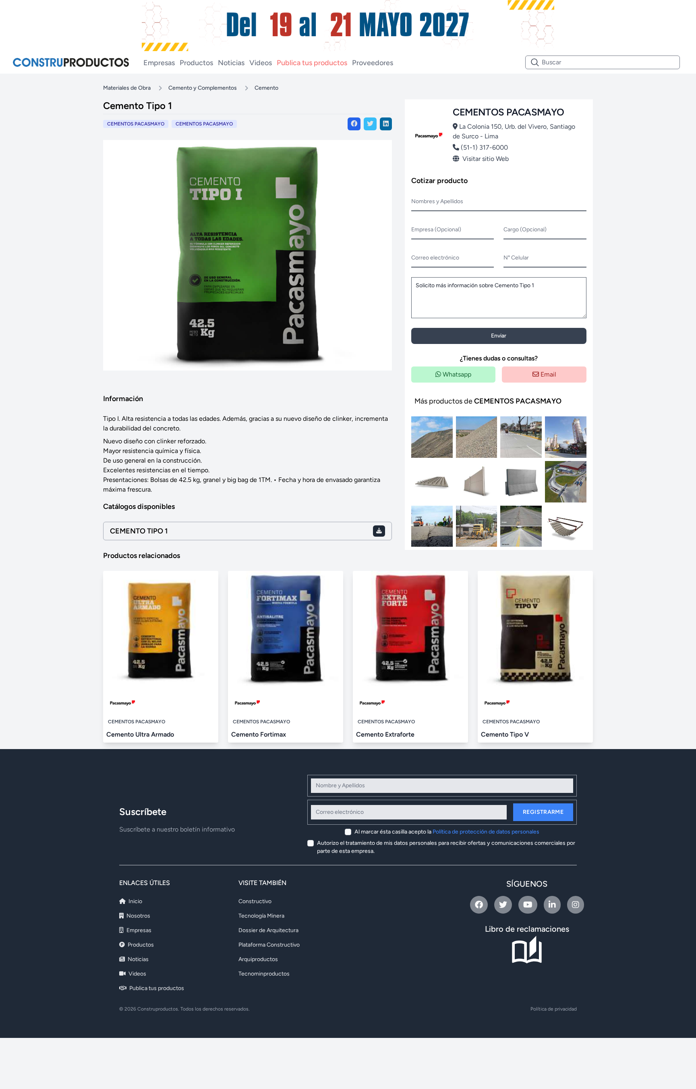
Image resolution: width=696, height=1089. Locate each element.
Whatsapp (456, 374)
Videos (260, 62)
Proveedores (372, 62)
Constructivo (254, 901)
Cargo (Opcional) (525, 229)
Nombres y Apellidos (437, 201)
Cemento (266, 87)
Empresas (159, 62)
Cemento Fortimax (258, 734)
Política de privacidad (553, 1009)
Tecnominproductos (264, 973)
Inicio (134, 901)
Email (547, 374)
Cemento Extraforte (385, 734)
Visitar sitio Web (485, 159)
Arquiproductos (258, 959)
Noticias (231, 62)
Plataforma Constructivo (269, 944)
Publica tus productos (312, 62)
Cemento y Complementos (202, 87)
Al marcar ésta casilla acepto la (446, 831)
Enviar (498, 335)
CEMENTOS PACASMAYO (204, 124)
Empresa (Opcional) (436, 229)
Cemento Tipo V (505, 734)
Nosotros (137, 915)
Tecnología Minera (261, 915)
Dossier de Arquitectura (268, 930)
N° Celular (516, 257)
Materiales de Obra (127, 87)
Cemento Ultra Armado (140, 734)
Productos (196, 62)
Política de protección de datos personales (486, 831)
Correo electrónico (435, 257)
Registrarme (543, 812)
